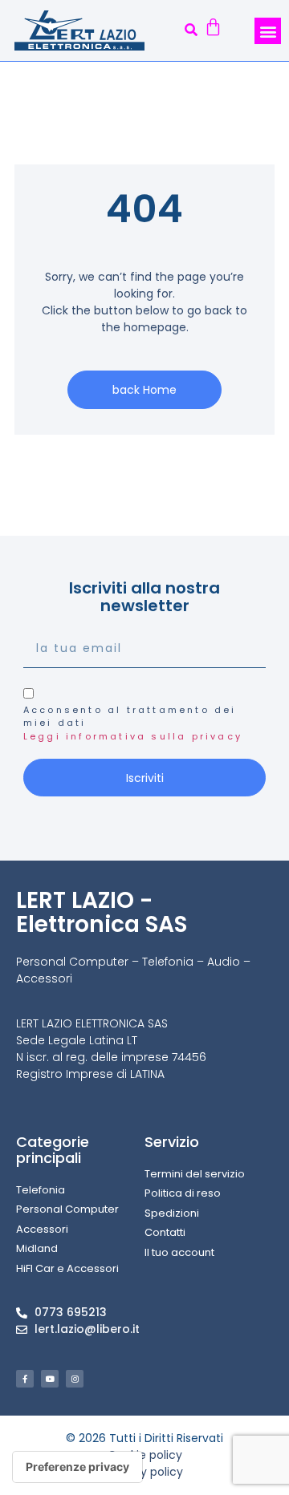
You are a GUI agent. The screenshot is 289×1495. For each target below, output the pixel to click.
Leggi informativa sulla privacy (132, 736)
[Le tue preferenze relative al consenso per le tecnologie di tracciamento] (77, 1467)
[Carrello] (213, 29)
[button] (190, 31)
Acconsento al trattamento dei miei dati (132, 723)
